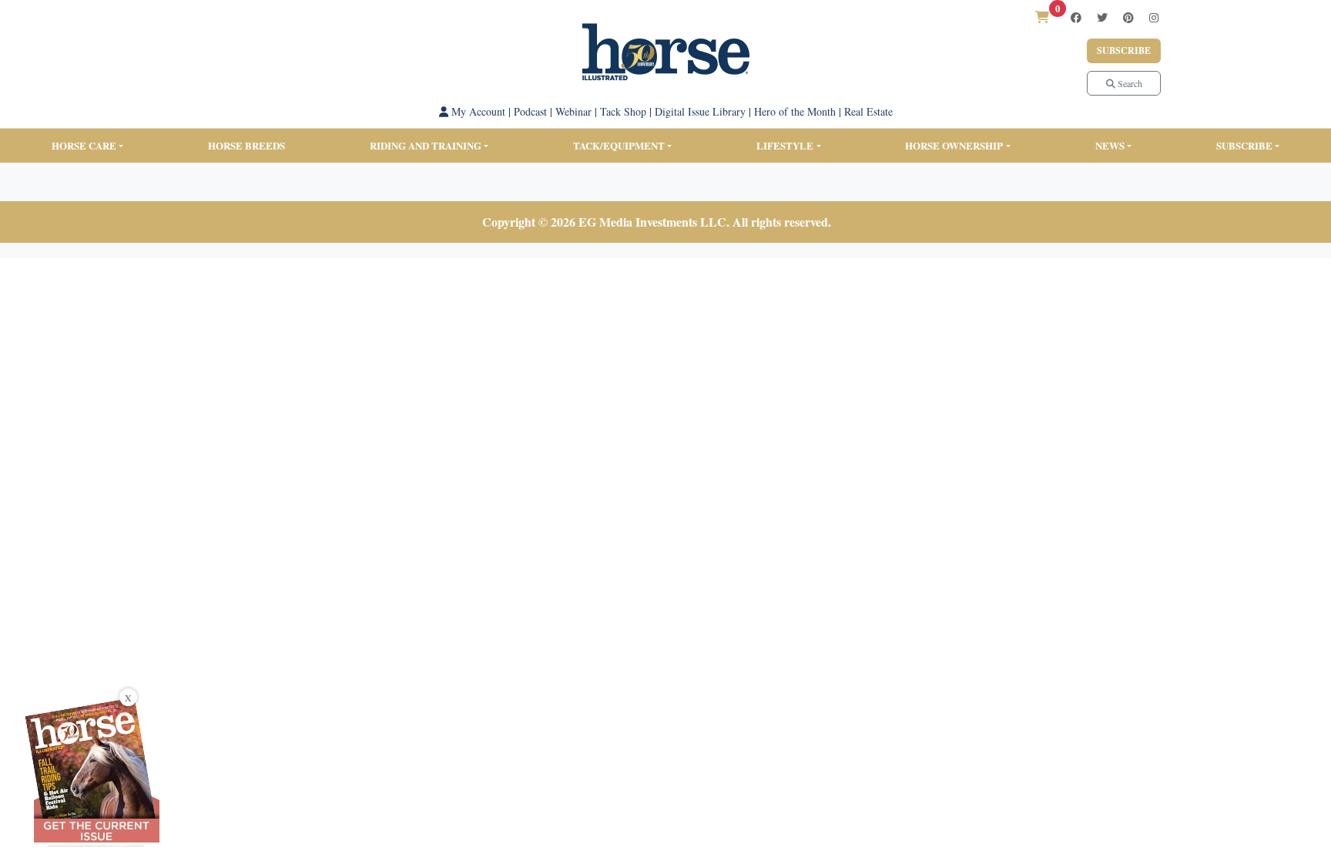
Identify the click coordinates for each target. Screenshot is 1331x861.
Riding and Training (425, 145)
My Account (476, 111)
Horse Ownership (954, 145)
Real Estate (868, 111)
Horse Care (84, 145)
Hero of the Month (795, 111)
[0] (1042, 16)
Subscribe (1124, 50)
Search (1128, 83)
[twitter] (1102, 17)
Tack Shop (623, 111)
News (1110, 145)
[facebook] (1076, 17)
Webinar (573, 111)
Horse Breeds (246, 145)
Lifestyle (784, 145)
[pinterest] (1128, 17)
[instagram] (1153, 17)
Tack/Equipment (619, 145)
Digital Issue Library (700, 111)
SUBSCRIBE (1244, 145)
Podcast (530, 111)
